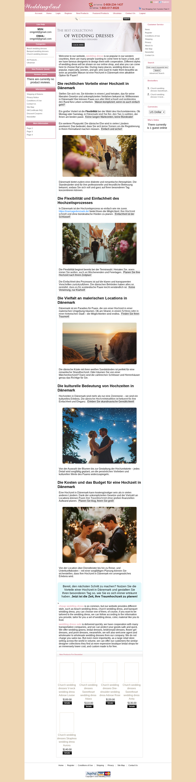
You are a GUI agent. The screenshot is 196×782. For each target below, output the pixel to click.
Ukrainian (117, 13)
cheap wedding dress (71, 606)
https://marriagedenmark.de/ (74, 211)
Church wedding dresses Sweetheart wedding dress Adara (88, 692)
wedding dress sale (70, 624)
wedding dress (94, 56)
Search (151, 63)
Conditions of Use (34, 101)
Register (165, 2)
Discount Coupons (34, 114)
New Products (82, 13)
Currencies (153, 107)
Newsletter (31, 117)
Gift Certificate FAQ (34, 110)
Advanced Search (156, 73)
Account (38, 13)
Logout (142, 13)
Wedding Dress (105, 776)
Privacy (148, 42)
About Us (149, 46)
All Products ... (33, 60)
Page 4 (30, 135)
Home (49, 13)
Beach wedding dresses (37, 48)
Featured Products (101, 13)
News (147, 29)
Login (155, 2)
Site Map (30, 107)
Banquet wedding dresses (38, 51)
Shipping (149, 39)
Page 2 (30, 128)
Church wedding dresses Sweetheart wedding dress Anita (132, 692)
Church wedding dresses (37, 54)
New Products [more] (40, 69)
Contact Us (130, 13)
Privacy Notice (33, 97)
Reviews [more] (40, 74)
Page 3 (30, 131)
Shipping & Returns (35, 94)
